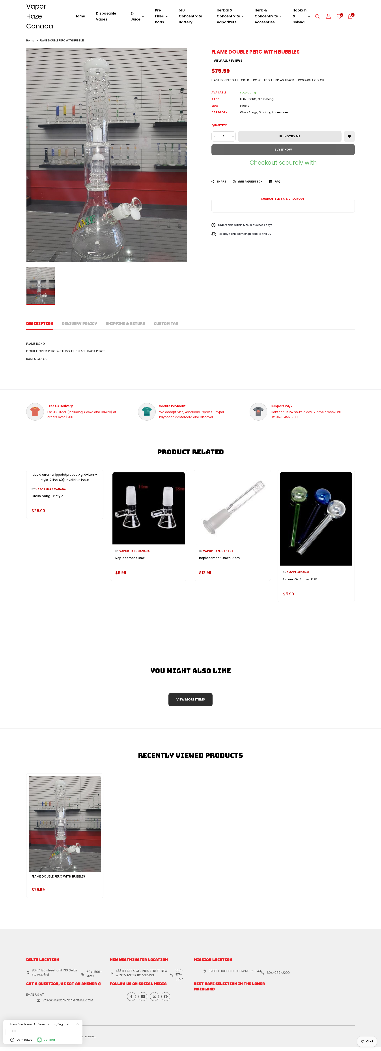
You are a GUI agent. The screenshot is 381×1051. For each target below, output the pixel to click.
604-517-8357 (179, 974)
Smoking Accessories (273, 112)
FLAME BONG (248, 99)
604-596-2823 (94, 974)
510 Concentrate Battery (190, 16)
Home (80, 16)
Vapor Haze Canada (39, 16)
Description (39, 323)
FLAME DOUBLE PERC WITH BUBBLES (58, 876)
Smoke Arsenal (298, 572)
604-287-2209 (278, 973)
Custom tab (166, 323)
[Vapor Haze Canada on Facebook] (131, 996)
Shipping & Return (125, 323)
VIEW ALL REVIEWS (228, 60)
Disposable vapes (106, 16)
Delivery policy (79, 323)
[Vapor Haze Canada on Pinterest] (165, 996)
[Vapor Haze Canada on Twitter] (154, 996)
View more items (190, 699)
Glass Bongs (249, 112)
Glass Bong (266, 99)
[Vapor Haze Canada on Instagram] (142, 996)
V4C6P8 (43, 975)
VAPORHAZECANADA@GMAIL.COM (68, 1000)
